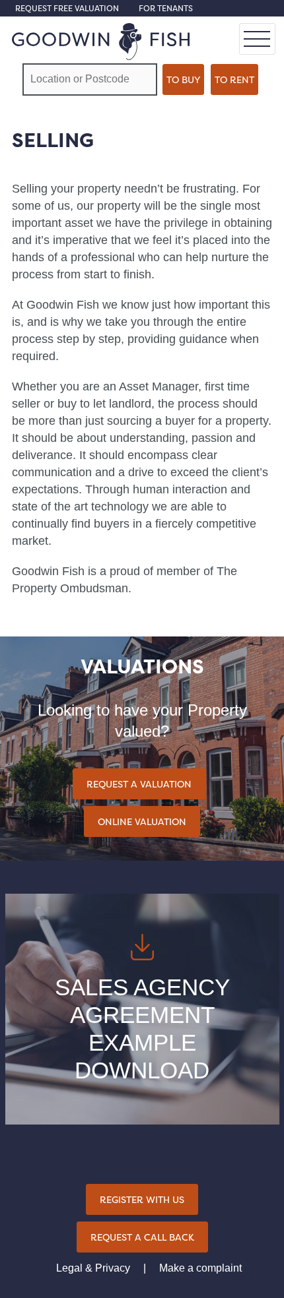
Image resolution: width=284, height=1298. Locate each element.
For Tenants (166, 8)
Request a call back (142, 1237)
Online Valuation (142, 821)
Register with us (142, 1199)
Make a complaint (200, 1268)
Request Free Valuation (67, 8)
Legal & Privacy (93, 1268)
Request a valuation (139, 784)
